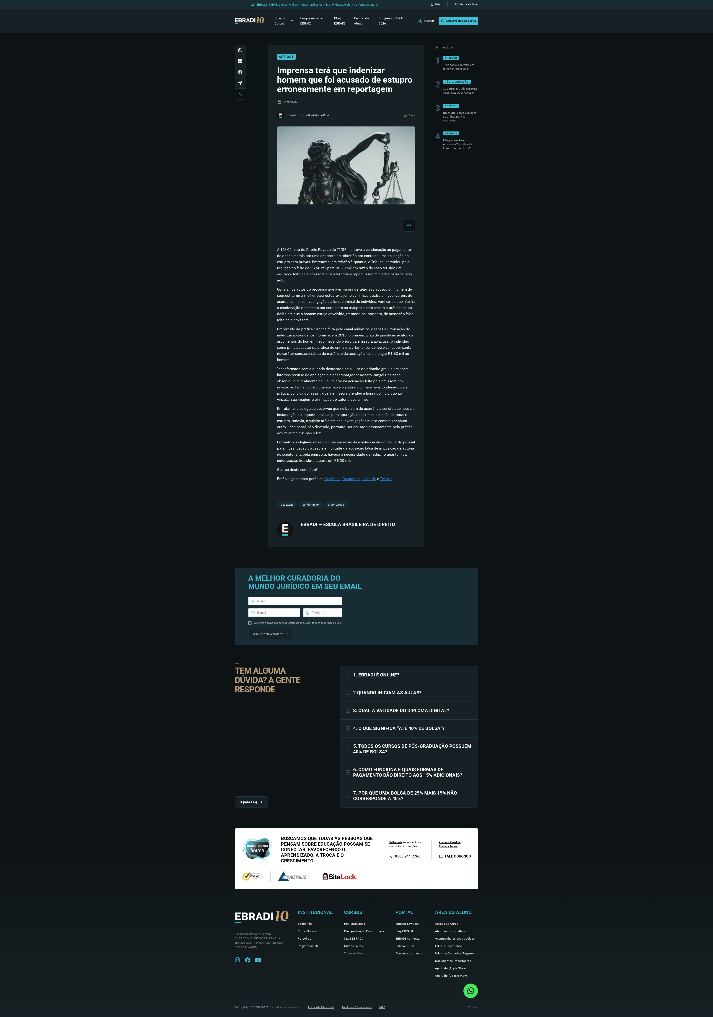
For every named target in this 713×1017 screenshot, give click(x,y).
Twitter (386, 478)
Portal (404, 912)
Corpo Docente (308, 931)
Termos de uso (332, 622)
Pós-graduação (354, 923)
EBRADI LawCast (407, 923)
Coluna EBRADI (406, 945)
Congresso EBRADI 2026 (392, 20)
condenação (310, 504)
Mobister (473, 1007)
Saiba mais (395, 842)
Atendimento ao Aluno (450, 931)
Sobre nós (305, 923)
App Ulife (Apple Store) (451, 968)
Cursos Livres (353, 945)
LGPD (382, 1007)
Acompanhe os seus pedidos (455, 938)
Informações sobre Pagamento (456, 953)
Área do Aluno (453, 912)
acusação (287, 504)
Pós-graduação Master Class (364, 931)
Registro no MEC (309, 945)
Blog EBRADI (339, 20)
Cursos (353, 912)
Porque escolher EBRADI (311, 20)
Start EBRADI (353, 938)
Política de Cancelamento (357, 1007)
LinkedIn (369, 478)
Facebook (332, 478)
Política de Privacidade (321, 1007)
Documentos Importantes (453, 960)
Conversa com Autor (409, 953)
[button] (234, 4)
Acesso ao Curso (446, 923)
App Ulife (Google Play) (451, 975)
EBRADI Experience (448, 945)
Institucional (315, 912)
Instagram (351, 478)
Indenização (336, 504)
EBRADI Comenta (407, 938)
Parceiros (304, 938)
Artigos (286, 56)
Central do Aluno (361, 20)
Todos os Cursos (355, 953)
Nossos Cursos (279, 20)
